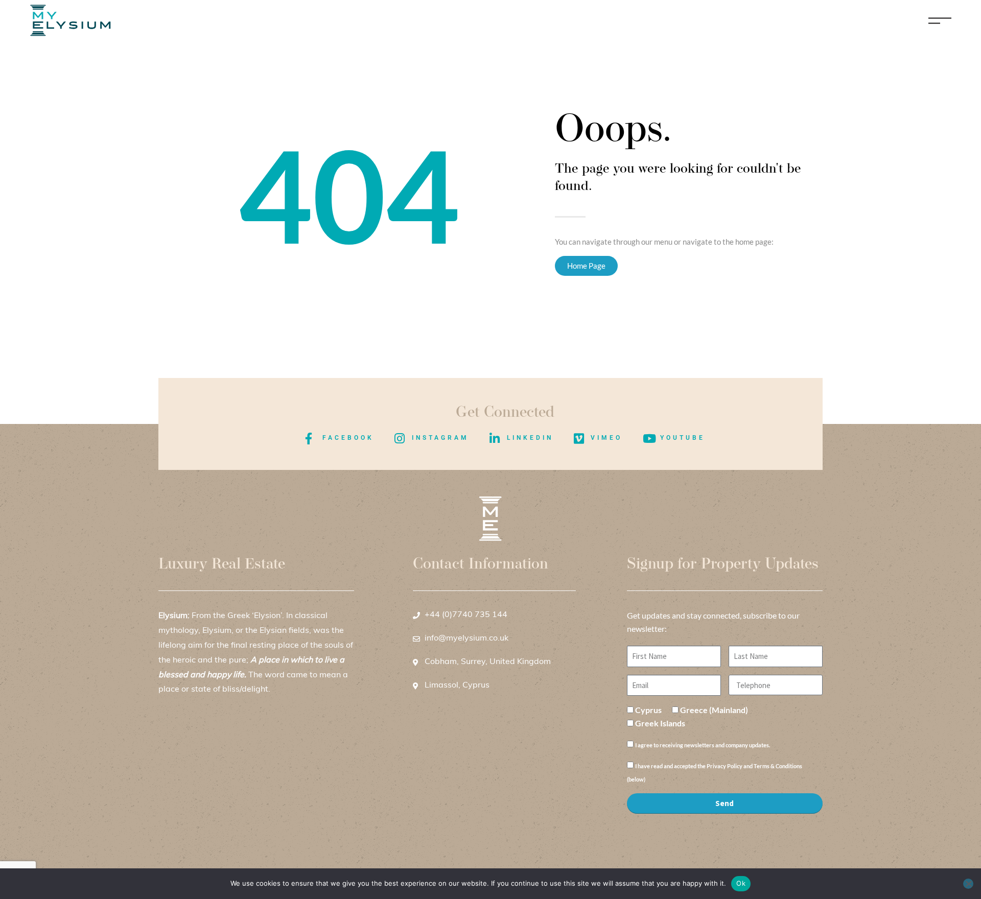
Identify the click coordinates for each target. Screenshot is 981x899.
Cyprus (648, 710)
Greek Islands (660, 723)
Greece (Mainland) (714, 710)
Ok (740, 883)
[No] (968, 884)
